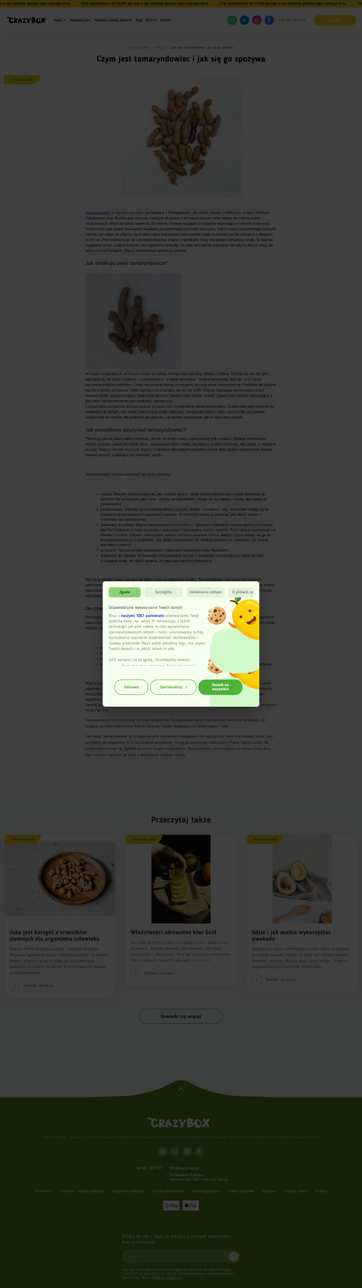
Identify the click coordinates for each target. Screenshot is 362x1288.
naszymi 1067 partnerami (143, 616)
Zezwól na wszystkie (220, 687)
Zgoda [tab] (124, 592)
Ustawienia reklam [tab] (205, 592)
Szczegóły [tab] (163, 592)
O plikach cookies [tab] (247, 592)
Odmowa (131, 687)
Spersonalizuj (171, 687)
